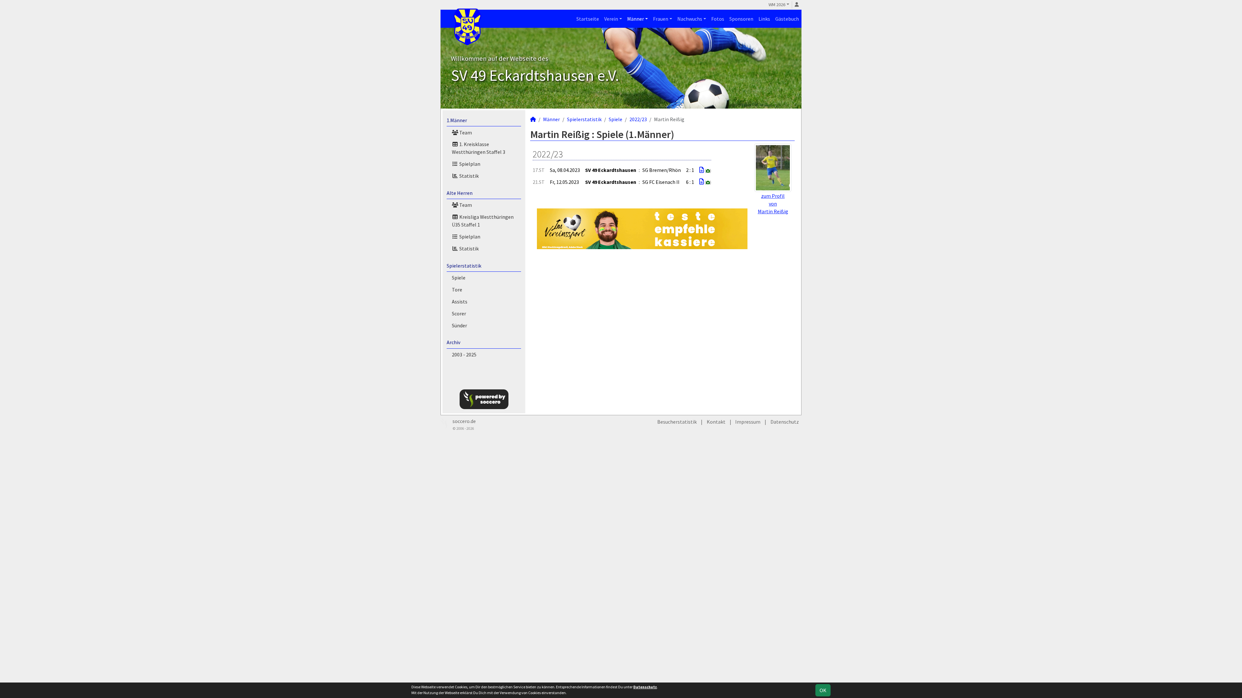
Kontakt (716, 421)
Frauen (660, 19)
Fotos (717, 19)
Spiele (458, 277)
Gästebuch (787, 19)
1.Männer (457, 120)
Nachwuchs (689, 19)
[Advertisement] (662, 310)
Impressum (747, 421)
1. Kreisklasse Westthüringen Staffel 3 (478, 148)
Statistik (468, 176)
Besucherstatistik (677, 421)
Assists (459, 301)
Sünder (459, 325)
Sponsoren (741, 19)
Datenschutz (784, 421)
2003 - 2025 (464, 354)
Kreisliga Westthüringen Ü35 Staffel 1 (483, 221)
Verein (611, 19)
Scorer (459, 313)
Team (465, 132)
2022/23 (638, 119)
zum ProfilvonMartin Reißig (773, 204)
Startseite (587, 19)
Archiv (453, 342)
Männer (635, 19)
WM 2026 (776, 4)
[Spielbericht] (701, 170)
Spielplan (469, 164)
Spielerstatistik (464, 265)
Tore (457, 289)
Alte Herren (460, 193)
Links (764, 19)
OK (823, 690)
